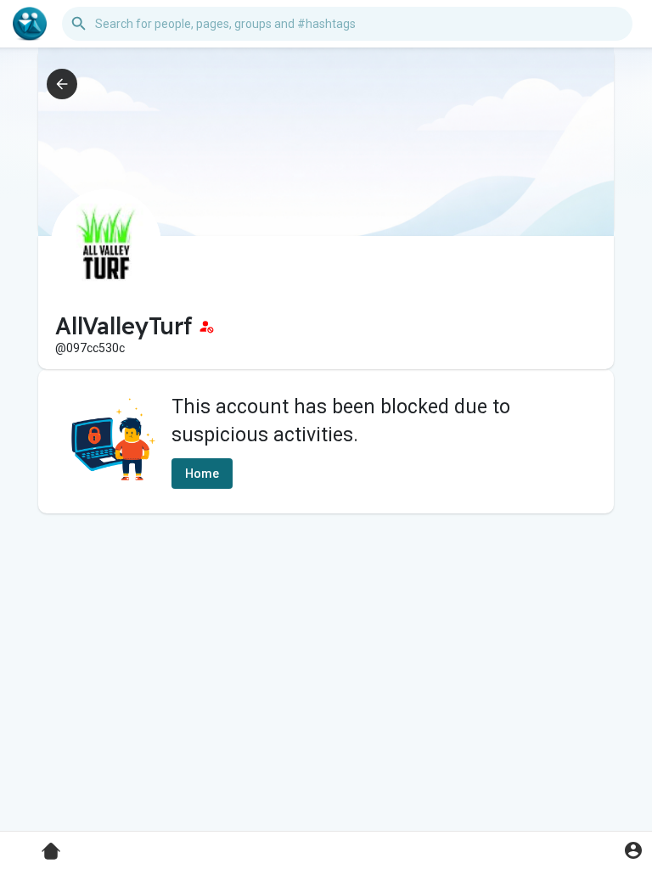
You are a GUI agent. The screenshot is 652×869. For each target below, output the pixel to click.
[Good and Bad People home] (30, 24)
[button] (633, 850)
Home (202, 473)
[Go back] (62, 84)
